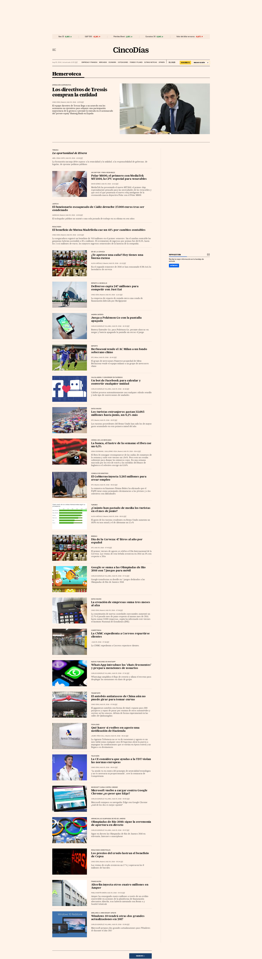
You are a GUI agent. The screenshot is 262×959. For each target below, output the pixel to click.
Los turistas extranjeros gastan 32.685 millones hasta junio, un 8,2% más (117, 414)
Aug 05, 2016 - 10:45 (120, 326)
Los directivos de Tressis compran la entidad (79, 92)
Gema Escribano (97, 451)
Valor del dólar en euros (185, 37)
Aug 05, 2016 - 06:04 (109, 767)
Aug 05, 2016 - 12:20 (75, 235)
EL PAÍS (170, 61)
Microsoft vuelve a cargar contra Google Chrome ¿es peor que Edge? (119, 792)
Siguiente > (140, 956)
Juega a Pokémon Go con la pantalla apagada (116, 319)
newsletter (175, 255)
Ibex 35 (61, 37)
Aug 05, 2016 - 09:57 (108, 420)
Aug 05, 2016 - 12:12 (117, 263)
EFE (92, 357)
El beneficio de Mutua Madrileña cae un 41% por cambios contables (98, 230)
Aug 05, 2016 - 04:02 (116, 893)
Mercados (103, 62)
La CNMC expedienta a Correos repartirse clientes (120, 635)
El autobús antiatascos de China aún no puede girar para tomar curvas (118, 698)
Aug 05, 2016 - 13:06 (74, 215)
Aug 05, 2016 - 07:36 (114, 610)
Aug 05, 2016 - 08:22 (108, 485)
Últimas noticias (150, 62)
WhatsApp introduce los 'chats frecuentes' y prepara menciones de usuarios (121, 667)
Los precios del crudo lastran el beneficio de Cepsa (120, 855)
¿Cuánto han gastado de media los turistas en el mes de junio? (120, 510)
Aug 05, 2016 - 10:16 (120, 389)
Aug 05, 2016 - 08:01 (117, 516)
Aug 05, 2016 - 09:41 (132, 451)
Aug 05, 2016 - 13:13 (110, 184)
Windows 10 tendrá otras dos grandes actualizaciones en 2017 (118, 918)
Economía (112, 62)
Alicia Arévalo (96, 263)
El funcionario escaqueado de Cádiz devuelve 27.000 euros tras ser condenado (98, 209)
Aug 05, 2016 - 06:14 (119, 736)
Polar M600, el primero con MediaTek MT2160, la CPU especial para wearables (119, 177)
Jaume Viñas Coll (98, 736)
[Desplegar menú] (54, 50)
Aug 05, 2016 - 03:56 (120, 924)
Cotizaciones (123, 62)
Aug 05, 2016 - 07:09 (108, 704)
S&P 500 (88, 37)
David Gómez (96, 184)
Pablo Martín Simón (98, 893)
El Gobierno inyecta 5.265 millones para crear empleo (118, 478)
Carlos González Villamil (101, 326)
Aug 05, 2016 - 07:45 (103, 548)
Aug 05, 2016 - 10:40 (108, 357)
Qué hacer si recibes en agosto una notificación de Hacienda (115, 729)
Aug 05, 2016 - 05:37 (120, 830)
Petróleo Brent (119, 37)
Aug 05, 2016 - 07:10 (120, 673)
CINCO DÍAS (56, 102)
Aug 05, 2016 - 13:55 (75, 102)
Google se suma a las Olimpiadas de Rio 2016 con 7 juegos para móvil (118, 569)
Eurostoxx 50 (151, 37)
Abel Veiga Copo (58, 158)
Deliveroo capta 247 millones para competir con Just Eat (115, 288)
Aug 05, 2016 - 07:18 (100, 642)
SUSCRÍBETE (185, 63)
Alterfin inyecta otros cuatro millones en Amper (119, 886)
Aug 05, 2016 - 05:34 (114, 862)
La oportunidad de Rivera (69, 153)
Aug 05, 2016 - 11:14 (114, 295)
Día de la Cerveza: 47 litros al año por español (117, 541)
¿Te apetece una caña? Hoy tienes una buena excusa (117, 257)
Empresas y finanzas (89, 62)
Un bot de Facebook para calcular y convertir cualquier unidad (116, 382)
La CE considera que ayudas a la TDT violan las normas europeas (121, 761)
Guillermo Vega (111, 451)
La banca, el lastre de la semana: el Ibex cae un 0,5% (121, 445)
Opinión (162, 62)
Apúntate (174, 265)
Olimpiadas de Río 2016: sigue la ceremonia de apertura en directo (121, 824)
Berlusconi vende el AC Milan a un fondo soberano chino (119, 351)
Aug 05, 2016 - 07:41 (120, 576)
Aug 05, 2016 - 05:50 (121, 799)
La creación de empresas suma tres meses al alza (120, 604)
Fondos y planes (136, 62)
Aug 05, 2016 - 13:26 (74, 158)
